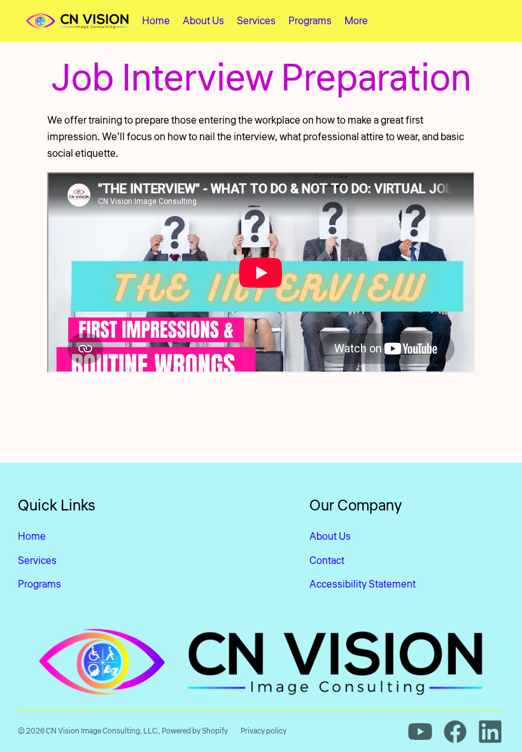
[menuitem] (156, 21)
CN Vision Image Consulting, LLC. (102, 731)
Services (37, 561)
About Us (330, 537)
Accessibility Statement (362, 584)
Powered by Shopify (195, 731)
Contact (326, 561)
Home (32, 537)
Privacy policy (263, 731)
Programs (39, 584)
